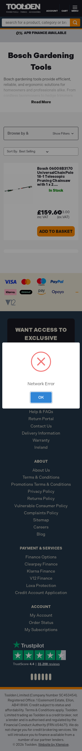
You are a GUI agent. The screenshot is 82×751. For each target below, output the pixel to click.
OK (41, 397)
